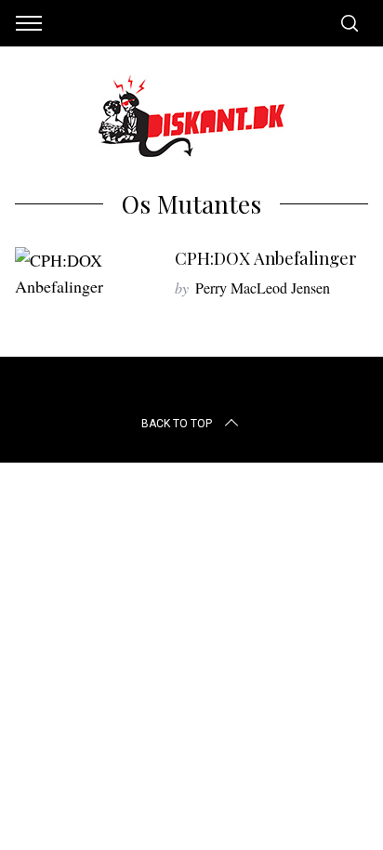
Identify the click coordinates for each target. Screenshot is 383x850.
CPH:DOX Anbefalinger (266, 257)
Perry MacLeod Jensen (262, 287)
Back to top (176, 423)
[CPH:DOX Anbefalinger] (85, 273)
